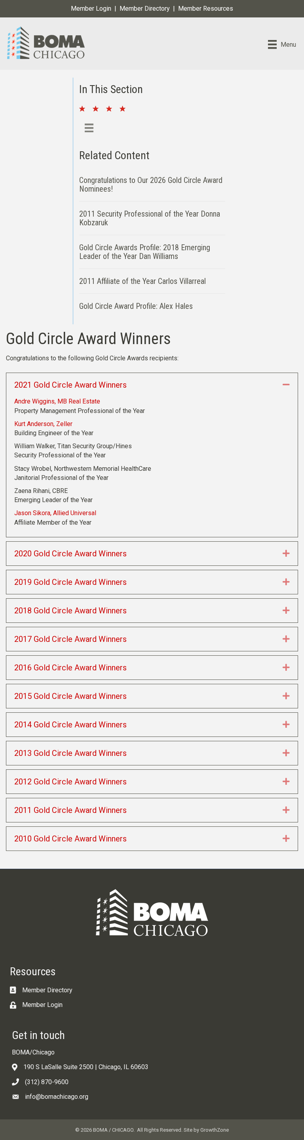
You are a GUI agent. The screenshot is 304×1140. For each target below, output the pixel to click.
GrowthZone (214, 1130)
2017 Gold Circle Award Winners (70, 639)
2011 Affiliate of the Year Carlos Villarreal (142, 281)
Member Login (91, 8)
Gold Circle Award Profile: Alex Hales (136, 306)
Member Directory (145, 8)
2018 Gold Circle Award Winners (70, 610)
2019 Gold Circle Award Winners (70, 582)
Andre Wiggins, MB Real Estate (57, 401)
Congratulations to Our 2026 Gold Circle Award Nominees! (150, 184)
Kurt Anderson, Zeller (43, 424)
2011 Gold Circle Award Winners (70, 810)
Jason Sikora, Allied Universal (55, 513)
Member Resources (205, 8)
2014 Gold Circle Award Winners (70, 724)
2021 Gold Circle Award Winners (70, 385)
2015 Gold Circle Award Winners (70, 696)
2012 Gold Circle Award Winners (70, 781)
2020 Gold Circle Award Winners (70, 553)
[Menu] (89, 128)
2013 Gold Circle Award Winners (70, 753)
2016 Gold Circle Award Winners (70, 667)
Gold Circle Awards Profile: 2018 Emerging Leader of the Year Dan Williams (144, 252)
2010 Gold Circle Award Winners (70, 838)
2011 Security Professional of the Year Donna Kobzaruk (149, 218)
